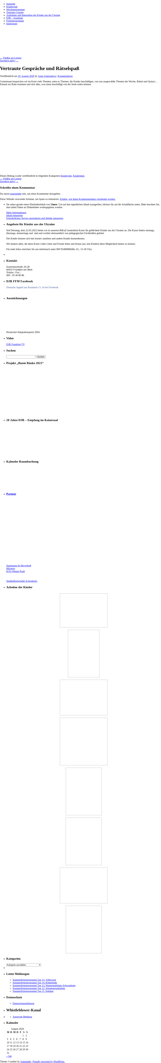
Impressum (11, 23)
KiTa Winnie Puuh (15, 571)
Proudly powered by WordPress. (49, 1061)
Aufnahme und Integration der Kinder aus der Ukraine (33, 15)
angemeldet (15, 193)
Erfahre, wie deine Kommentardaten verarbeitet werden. (88, 199)
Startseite (10, 4)
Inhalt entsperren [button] (14, 215)
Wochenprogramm (15, 9)
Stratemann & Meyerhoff (18, 565)
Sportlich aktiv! (9, 60)
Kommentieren (65, 76)
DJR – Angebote (14, 18)
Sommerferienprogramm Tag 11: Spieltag (33, 991)
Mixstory (10, 568)
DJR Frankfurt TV (15, 344)
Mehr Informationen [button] (16, 212)
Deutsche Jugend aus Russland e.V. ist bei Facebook (32, 287)
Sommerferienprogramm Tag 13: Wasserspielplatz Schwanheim (44, 985)
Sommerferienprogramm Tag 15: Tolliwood (34, 980)
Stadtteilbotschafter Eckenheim (22, 581)
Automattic (25, 1061)
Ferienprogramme (15, 20)
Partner (11, 494)
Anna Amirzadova (47, 76)
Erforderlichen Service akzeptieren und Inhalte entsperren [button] (34, 218)
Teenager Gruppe (15, 12)
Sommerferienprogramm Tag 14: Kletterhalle (35, 982)
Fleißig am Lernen (10, 58)
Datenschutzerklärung (23, 1003)
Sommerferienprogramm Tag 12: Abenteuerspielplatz (39, 988)
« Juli (9, 1056)
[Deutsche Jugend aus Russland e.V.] (15, 292)
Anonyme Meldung (22, 1016)
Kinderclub (11, 6)
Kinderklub (78, 175)
